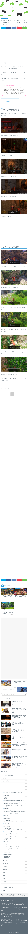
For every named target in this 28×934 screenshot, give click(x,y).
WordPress (14, 778)
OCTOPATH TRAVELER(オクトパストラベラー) (15, 811)
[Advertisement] (14, 46)
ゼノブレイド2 (15, 828)
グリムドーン (15, 818)
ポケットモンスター (15, 843)
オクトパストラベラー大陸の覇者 (12, 813)
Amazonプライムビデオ (14, 775)
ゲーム (14, 790)
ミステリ (14, 866)
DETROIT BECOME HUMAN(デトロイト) (15, 792)
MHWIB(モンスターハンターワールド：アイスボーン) (15, 806)
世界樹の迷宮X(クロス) (15, 854)
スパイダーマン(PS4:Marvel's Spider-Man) (15, 821)
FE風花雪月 (15, 795)
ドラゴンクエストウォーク (11, 836)
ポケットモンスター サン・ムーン (12, 846)
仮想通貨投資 (15, 856)
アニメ (14, 784)
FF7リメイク (15, 797)
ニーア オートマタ (15, 839)
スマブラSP (15, 823)
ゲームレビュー (15, 820)
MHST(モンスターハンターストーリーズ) (15, 801)
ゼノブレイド (15, 826)
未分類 (14, 882)
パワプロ (15, 841)
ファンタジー (14, 860)
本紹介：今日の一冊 (15, 887)
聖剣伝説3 (15, 857)
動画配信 (14, 869)
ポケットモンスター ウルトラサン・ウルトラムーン (17, 849)
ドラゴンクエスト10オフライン (12, 833)
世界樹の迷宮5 (15, 853)
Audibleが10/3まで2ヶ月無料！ (12, 87)
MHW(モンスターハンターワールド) (15, 803)
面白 (14, 890)
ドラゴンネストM (15, 838)
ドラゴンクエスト (15, 831)
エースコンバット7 (15, 817)
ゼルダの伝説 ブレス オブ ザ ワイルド (15, 829)
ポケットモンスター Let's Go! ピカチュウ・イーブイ (16, 844)
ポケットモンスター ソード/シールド (13, 851)
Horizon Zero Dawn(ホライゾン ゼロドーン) (15, 800)
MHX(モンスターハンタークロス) (15, 808)
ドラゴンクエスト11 (4, 18)
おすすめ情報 (14, 781)
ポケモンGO (14, 863)
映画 (14, 879)
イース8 (15, 815)
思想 (14, 872)
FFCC (15, 798)
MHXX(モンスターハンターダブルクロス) (15, 810)
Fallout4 (15, 793)
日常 (14, 875)
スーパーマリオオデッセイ (15, 825)
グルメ (14, 787)
